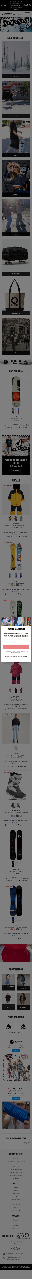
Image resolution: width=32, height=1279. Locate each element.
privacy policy (16, 652)
